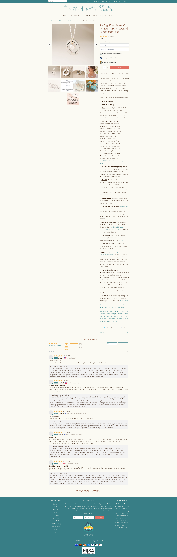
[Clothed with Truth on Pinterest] (87, 535)
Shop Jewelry (73, 15)
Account (109, 1)
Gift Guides (96, 15)
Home (64, 15)
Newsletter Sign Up (55, 524)
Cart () (117, 1)
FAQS (55, 512)
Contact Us (55, 507)
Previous (102, 332)
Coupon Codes (55, 527)
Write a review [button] (111, 344)
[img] (58, 356)
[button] (104, 36)
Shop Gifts (85, 15)
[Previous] (49, 44)
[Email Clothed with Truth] (92, 535)
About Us (55, 510)
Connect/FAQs (108, 15)
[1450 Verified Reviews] (88, 533)
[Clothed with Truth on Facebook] (85, 535)
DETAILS (121, 240)
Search (55, 504)
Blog (55, 529)
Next (128, 332)
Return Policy (55, 518)
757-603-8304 (124, 301)
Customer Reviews (55, 521)
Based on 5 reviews (55, 345)
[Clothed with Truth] (88, 8)
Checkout (125, 1)
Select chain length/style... (106, 42)
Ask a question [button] (122, 344)
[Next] (95, 44)
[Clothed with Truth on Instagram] (90, 535)
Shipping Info (55, 515)
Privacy (55, 532)
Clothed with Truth (84, 541)
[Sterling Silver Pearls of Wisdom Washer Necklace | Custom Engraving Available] (73, 44)
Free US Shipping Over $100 (95, 1)
